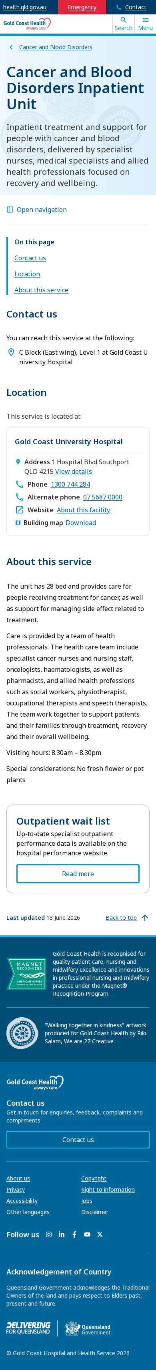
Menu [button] (145, 28)
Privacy (15, 1189)
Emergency (82, 7)
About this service (41, 290)
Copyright (93, 1178)
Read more (78, 873)
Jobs (86, 1200)
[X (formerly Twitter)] (100, 1234)
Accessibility (22, 1200)
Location (27, 274)
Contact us (30, 258)
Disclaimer (94, 1212)
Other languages (28, 1212)
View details (73, 471)
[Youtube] (87, 1234)
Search (123, 28)
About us (18, 1178)
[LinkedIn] (61, 1234)
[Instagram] (49, 1234)
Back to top (121, 917)
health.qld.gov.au (24, 7)
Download (81, 522)
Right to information (108, 1189)
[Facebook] (74, 1234)
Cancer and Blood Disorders (55, 47)
